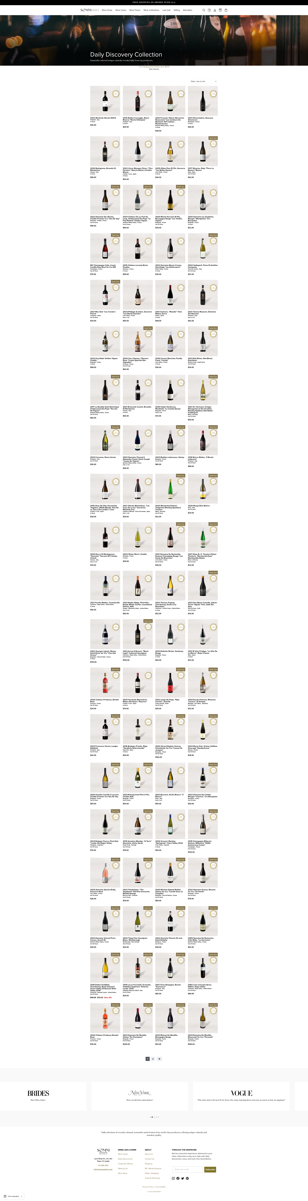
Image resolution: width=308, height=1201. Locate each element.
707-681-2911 (103, 1165)
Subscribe (210, 1170)
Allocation (187, 10)
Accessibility (161, 1187)
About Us (149, 1154)
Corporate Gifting (125, 1163)
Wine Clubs (120, 10)
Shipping (148, 1163)
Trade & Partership (152, 1178)
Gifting (177, 10)
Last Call (166, 10)
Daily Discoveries (125, 1158)
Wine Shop (107, 10)
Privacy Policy (148, 1187)
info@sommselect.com (103, 1169)
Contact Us (149, 1158)
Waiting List (123, 1168)
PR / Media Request (153, 1168)
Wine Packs (134, 10)
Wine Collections (151, 10)
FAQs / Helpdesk (152, 1173)
